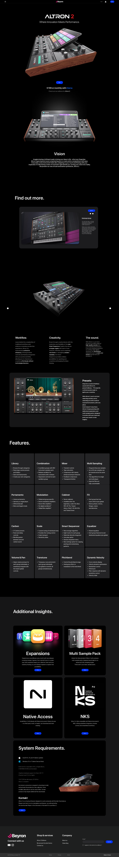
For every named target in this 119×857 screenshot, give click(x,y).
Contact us (40, 845)
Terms (50, 855)
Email (84, 839)
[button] (105, 1)
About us (64, 840)
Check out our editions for (59, 91)
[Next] (92, 213)
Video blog (65, 843)
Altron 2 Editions (41, 840)
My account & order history (44, 843)
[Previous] (90, 213)
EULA (68, 855)
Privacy (59, 855)
